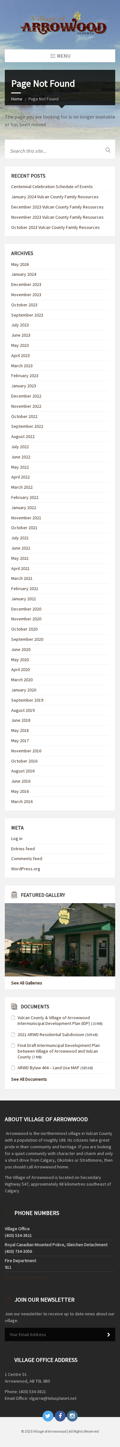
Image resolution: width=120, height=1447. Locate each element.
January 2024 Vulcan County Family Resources (55, 197)
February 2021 (24, 588)
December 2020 (26, 609)
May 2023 (20, 345)
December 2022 (26, 396)
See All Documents (29, 1079)
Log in (16, 838)
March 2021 (22, 578)
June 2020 (20, 649)
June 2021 (20, 548)
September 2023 (27, 315)
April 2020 (20, 669)
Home (16, 99)
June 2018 (20, 720)
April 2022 (20, 477)
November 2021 (26, 518)
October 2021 (24, 527)
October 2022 (24, 416)
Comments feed (26, 858)
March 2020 (22, 680)
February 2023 (24, 375)
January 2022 (23, 507)
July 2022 (20, 446)
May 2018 (20, 730)
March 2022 (22, 487)
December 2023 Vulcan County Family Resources (57, 207)
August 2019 (23, 710)
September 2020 (27, 639)
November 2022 (26, 406)
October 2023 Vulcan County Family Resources (55, 227)
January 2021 (23, 599)
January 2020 (23, 690)
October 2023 (24, 305)
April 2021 (20, 568)
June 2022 (20, 457)
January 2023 (23, 386)
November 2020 (26, 619)
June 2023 (20, 335)
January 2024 (23, 274)
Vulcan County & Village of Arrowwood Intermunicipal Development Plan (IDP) (54, 1020)
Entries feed (23, 848)
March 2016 (22, 801)
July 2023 (20, 325)
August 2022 (23, 436)
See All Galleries (26, 983)
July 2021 (20, 538)
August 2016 (23, 771)
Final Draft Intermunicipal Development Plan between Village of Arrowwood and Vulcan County (59, 1051)
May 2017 (20, 740)
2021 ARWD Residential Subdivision (51, 1034)
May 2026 (20, 264)
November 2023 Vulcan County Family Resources (57, 217)
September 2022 (27, 426)
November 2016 (26, 751)
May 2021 (20, 558)
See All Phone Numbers (27, 1277)
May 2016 (20, 791)
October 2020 (24, 629)
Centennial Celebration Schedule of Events (52, 186)
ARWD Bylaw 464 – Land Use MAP (48, 1068)
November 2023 (26, 294)
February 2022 (24, 497)
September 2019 (27, 700)
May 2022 (20, 467)
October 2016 (24, 761)
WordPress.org (25, 869)
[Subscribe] (109, 1335)
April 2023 (20, 355)
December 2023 (26, 284)
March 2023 (22, 366)
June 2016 (20, 781)
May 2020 (20, 659)
